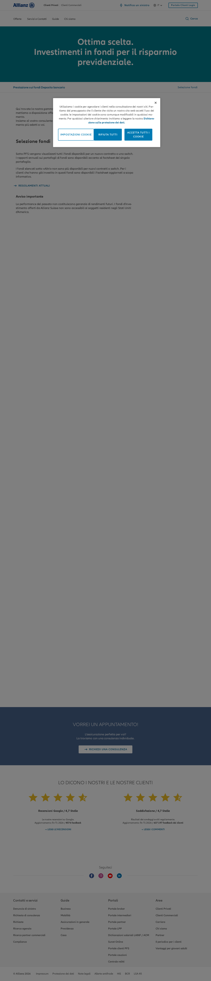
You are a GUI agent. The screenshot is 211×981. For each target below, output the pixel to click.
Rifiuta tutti (107, 134)
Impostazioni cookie (76, 134)
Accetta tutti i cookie (138, 134)
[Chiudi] (155, 102)
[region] (106, 122)
